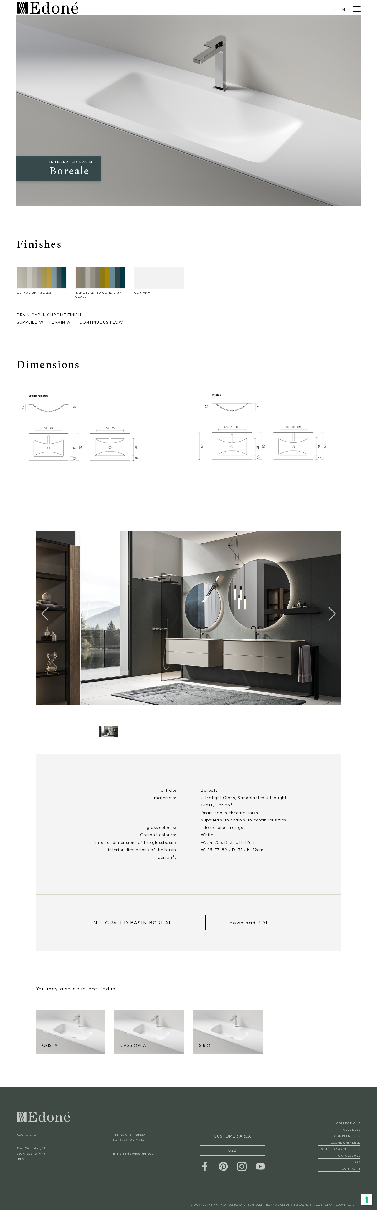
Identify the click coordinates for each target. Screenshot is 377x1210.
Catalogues (349, 1160)
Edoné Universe (345, 1147)
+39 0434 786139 (132, 1139)
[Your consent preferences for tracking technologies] (366, 1199)
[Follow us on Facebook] (204, 1166)
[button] (332, 614)
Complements (347, 1140)
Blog (356, 1166)
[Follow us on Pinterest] (223, 1166)
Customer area (232, 1139)
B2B (232, 1151)
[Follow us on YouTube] (260, 1166)
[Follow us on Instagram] (242, 1166)
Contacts (351, 1173)
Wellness (351, 1134)
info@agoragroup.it (141, 1158)
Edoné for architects (339, 1153)
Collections (348, 1127)
